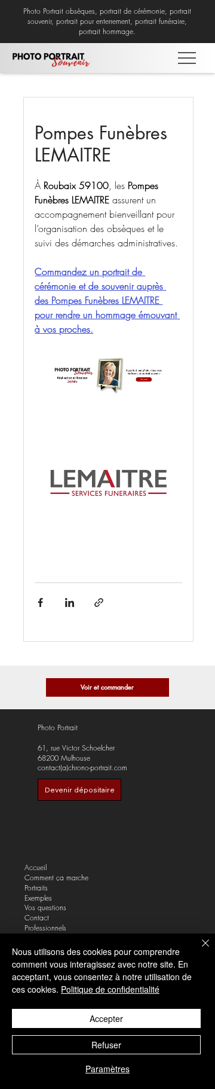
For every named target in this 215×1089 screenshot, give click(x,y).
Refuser (106, 1045)
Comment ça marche (56, 878)
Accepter (106, 1018)
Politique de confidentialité (110, 989)
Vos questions (45, 908)
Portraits (36, 888)
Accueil (35, 868)
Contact (36, 918)
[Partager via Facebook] (40, 602)
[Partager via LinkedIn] (69, 602)
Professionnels (45, 928)
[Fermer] (198, 950)
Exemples (38, 898)
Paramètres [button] (107, 1069)
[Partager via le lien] (99, 602)
